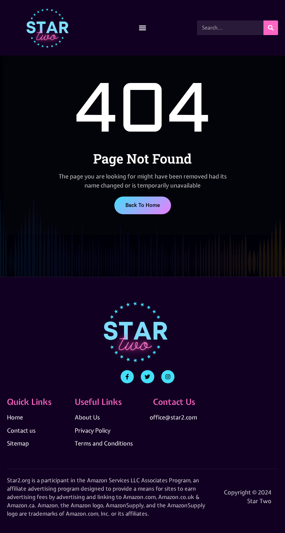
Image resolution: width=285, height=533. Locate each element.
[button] (142, 28)
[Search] (270, 27)
